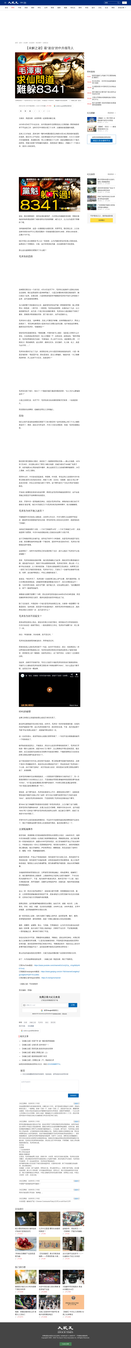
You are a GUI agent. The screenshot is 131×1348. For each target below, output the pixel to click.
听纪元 (73, 7)
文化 (99, 7)
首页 (6, 7)
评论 (39, 7)
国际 (32, 7)
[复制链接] (35, 111)
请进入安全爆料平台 (101, 141)
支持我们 (101, 220)
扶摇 (25, 1022)
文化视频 (31, 1026)
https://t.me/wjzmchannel (51, 978)
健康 (59, 7)
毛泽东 (40, 1022)
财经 (80, 7)
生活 (106, 7)
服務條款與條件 (57, 1013)
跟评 (76, 1103)
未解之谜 (33, 1022)
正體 (21, 2)
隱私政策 (64, 1013)
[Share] (16, 1234)
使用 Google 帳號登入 (51, 1010)
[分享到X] (30, 111)
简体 (24, 2)
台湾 (45, 7)
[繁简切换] (48, 111)
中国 (19, 7)
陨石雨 (53, 1022)
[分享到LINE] (25, 111)
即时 (12, 7)
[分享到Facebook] (21, 111)
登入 (124, 2)
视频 (65, 7)
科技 (86, 7)
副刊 (20, 43)
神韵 (113, 7)
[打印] (39, 111)
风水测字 (38, 43)
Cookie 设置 (65, 1344)
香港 (52, 7)
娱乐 (93, 7)
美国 (26, 7)
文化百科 (31, 43)
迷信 (46, 1022)
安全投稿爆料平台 (54, 1064)
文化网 (25, 43)
